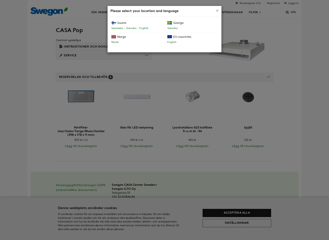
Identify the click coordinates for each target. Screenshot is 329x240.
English (144, 28)
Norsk (115, 42)
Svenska (131, 28)
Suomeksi (117, 28)
